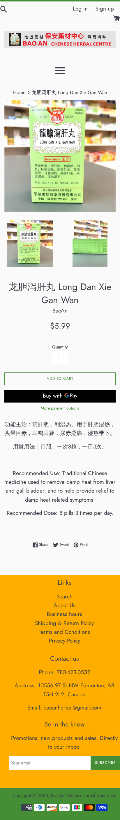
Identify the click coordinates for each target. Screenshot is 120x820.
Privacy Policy (64, 641)
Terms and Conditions (64, 632)
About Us (64, 605)
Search (65, 596)
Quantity (60, 347)
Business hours (64, 614)
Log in (80, 9)
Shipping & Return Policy (64, 623)
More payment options (60, 408)
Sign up (105, 9)
